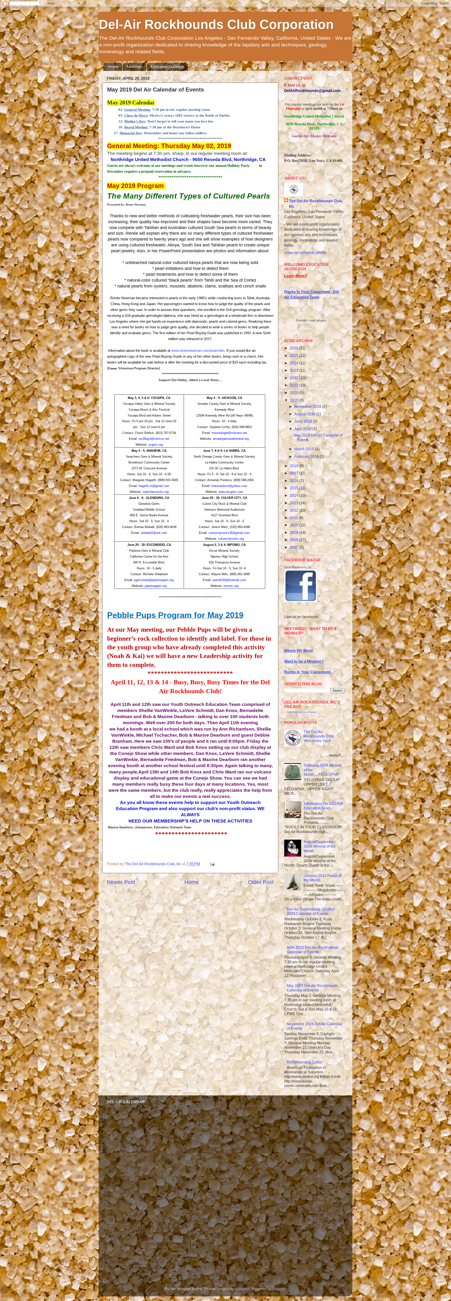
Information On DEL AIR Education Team (323, 805)
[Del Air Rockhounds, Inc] (300, 601)
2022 (294, 378)
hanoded (242, 1289)
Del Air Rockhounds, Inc (298, 567)
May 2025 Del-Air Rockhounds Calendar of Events (312, 987)
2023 (294, 370)
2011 (294, 518)
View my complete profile (305, 252)
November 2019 (308, 406)
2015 (294, 488)
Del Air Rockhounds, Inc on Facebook (301, 712)
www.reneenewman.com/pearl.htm (198, 350)
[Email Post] (211, 864)
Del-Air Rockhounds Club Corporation (216, 24)
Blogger (278, 1289)
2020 (294, 392)
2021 (294, 385)
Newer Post (121, 882)
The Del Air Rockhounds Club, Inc (316, 203)
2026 (294, 348)
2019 (294, 400)
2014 (294, 495)
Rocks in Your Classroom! (307, 672)
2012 (294, 510)
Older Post (261, 882)
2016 (294, 480)
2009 (294, 532)
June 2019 (303, 421)
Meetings (134, 67)
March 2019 (304, 449)
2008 (294, 540)
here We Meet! (300, 650)
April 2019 (303, 429)
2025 (294, 355)
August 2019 (305, 414)
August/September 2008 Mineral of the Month (320, 846)
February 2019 (307, 456)
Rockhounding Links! (304, 1062)
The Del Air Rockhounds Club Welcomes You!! (319, 736)
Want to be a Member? (304, 661)
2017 (294, 473)
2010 (294, 525)
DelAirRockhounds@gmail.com (312, 90)
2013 (294, 503)
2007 (294, 547)
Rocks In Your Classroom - (308, 292)
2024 (294, 363)
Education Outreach (167, 67)
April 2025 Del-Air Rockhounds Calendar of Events (313, 949)
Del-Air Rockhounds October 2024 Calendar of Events (311, 911)
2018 (294, 466)
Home (113, 67)
